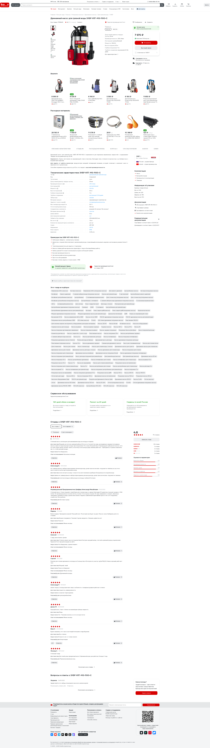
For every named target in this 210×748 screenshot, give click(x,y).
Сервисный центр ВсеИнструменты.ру (111, 712)
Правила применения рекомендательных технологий (60, 724)
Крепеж (69, 9)
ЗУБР (138, 156)
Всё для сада (77, 9)
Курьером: (139, 63)
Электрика (86, 9)
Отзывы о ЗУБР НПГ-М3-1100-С (66, 422)
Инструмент (61, 9)
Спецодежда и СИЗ (114, 9)
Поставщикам (73, 717)
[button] (56, 426)
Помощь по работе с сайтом (114, 717)
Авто (132, 9)
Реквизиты (54, 712)
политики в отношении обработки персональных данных (80, 742)
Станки (105, 9)
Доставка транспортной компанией (94, 714)
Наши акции (72, 712)
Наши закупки (73, 723)
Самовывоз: (139, 58)
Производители (55, 720)
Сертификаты (54, 718)
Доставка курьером (93, 712)
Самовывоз (90, 717)
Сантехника (125, 9)
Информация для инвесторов (59, 716)
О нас (52, 714)
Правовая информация (57, 722)
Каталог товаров (55, 727)
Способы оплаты (92, 719)
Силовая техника (96, 9)
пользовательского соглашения (106, 742)
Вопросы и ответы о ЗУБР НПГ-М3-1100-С (71, 675)
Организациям (73, 719)
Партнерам (72, 721)
